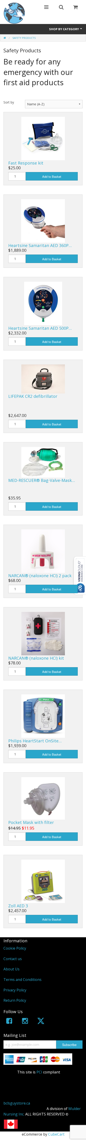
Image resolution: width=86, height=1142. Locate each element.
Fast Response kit (25, 163)
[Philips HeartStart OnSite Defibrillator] (43, 715)
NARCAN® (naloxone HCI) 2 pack (40, 575)
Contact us (12, 958)
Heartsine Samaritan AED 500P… (40, 328)
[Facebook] (9, 1021)
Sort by (8, 102)
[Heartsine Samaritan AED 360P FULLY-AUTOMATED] (43, 220)
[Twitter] (40, 1021)
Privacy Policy (14, 990)
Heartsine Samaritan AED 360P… (40, 245)
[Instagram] (25, 1021)
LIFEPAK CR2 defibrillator (32, 396)
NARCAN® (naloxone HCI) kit (36, 658)
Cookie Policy (14, 948)
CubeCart (56, 1134)
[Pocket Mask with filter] (43, 797)
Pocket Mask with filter (31, 822)
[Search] (61, 7)
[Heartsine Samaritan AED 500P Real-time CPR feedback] (43, 303)
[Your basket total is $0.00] (75, 7)
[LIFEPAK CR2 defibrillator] (43, 378)
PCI (39, 1072)
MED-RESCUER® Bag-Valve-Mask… (41, 480)
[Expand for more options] (46, 7)
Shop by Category (64, 29)
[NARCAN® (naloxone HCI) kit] (43, 633)
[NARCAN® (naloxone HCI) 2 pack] (43, 550)
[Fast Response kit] (43, 138)
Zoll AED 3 (18, 905)
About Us (11, 969)
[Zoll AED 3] (43, 880)
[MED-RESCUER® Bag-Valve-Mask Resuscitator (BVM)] (43, 461)
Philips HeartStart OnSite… (35, 741)
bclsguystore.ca (16, 1103)
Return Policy (14, 1000)
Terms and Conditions (22, 979)
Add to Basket (51, 176)
